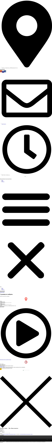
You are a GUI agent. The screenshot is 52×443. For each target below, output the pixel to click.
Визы (2, 180)
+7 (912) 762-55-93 (5, 302)
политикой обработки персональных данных (26, 434)
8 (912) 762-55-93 (2, 69)
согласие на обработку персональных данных (9, 434)
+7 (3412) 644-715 (2, 303)
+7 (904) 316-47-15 (5, 304)
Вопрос (1, 433)
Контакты (3, 181)
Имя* (1, 429)
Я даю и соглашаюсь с (17, 434)
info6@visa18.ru (2, 306)
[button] (26, 235)
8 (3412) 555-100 (2, 291)
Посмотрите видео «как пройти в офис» (5, 359)
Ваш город (1, 431)
